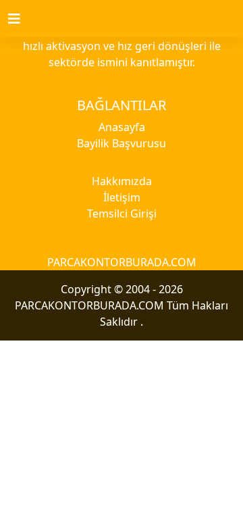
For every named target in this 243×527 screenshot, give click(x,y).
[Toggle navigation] (22, 19)
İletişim (121, 197)
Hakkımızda (122, 181)
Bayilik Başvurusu (121, 143)
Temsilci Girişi (122, 213)
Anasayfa (122, 127)
